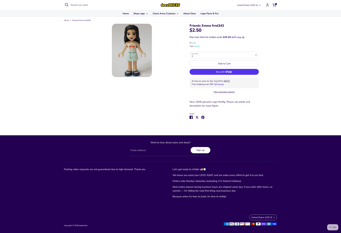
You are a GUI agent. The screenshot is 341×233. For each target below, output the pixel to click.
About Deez (189, 13)
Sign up (200, 150)
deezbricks (83, 225)
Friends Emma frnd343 (81, 20)
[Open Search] (66, 4)
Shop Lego (139, 13)
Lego (194, 42)
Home (126, 13)
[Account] (267, 5)
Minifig (197, 46)
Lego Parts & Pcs (209, 13)
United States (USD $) (247, 5)
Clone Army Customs (164, 13)
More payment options (224, 92)
